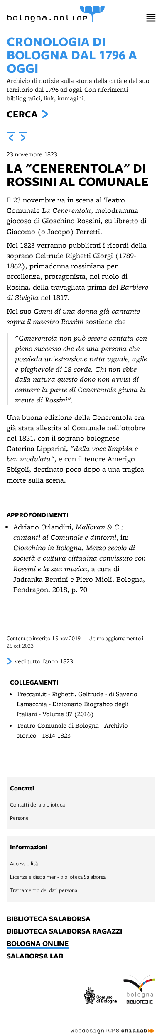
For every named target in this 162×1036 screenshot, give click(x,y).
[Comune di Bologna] (100, 996)
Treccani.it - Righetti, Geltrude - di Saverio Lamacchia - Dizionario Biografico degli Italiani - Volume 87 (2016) (77, 704)
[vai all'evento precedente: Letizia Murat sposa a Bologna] (11, 137)
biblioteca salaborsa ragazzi (64, 931)
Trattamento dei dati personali (45, 890)
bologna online (38, 944)
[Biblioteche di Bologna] (139, 990)
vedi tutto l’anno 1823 (44, 661)
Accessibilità (24, 863)
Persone (19, 817)
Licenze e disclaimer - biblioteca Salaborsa (58, 876)
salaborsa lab (35, 956)
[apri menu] (151, 18)
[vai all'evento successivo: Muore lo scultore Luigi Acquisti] (23, 137)
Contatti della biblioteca (37, 804)
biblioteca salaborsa (49, 919)
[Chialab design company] (113, 1024)
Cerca (22, 114)
